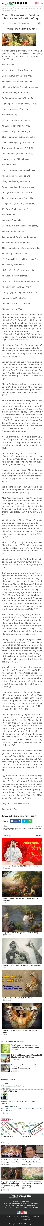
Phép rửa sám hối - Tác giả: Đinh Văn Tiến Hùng (20, 933)
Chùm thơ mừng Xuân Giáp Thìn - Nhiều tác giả (20, 866)
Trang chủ (5, 8)
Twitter (24, 821)
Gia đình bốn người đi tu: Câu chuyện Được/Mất (18, 1101)
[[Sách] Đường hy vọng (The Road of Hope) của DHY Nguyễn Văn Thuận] (5, 1048)
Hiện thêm (38, 835)
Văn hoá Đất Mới (10, 1107)
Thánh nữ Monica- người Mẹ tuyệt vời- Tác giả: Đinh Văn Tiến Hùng (26, 1056)
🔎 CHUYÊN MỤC (7, 1137)
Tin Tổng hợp (25, 1217)
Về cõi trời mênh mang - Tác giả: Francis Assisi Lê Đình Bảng (32, 1184)
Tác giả (15, 1217)
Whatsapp (29, 821)
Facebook (17, 821)
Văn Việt (6, 1084)
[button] (42, 3)
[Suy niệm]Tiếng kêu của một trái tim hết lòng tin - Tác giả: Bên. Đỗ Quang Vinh (11, 1185)
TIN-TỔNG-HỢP (15, 8)
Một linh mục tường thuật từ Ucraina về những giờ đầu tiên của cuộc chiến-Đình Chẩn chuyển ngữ (26, 1067)
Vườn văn (36, 1217)
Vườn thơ (17, 1219)
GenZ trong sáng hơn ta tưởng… (12, 1086)
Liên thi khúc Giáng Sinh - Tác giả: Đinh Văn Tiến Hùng (20, 1031)
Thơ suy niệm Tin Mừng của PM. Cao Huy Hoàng (32, 1161)
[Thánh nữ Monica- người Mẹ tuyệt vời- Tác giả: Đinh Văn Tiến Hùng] (5, 1058)
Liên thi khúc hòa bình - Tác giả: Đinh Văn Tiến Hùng (22, 965)
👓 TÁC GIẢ (26, 1137)
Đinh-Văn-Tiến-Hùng (16, 816)
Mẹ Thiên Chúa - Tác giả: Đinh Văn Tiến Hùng (19, 998)
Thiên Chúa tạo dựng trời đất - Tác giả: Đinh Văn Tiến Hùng (20, 899)
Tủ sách (7, 1217)
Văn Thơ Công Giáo (11, 1091)
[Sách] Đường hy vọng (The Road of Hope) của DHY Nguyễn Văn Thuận (25, 1046)
